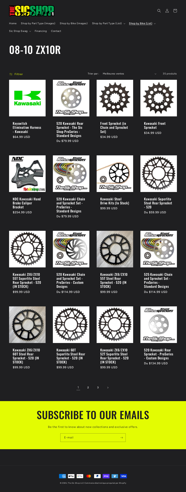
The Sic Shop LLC (76, 483)
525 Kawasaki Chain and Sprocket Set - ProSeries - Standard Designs (158, 280)
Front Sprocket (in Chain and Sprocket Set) (114, 127)
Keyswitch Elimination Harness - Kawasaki (27, 127)
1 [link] (78, 387)
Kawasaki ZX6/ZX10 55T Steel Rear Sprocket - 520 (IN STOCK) (114, 280)
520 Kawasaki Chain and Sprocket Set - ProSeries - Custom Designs (70, 280)
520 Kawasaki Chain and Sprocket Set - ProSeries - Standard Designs (70, 205)
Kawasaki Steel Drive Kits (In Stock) (114, 201)
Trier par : (93, 73)
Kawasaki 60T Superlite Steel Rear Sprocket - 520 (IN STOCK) (70, 356)
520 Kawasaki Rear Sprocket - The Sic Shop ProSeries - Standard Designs (69, 129)
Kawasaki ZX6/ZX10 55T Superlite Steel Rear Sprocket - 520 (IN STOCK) (27, 280)
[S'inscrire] (122, 437)
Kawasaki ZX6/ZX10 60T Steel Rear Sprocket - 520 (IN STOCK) (26, 356)
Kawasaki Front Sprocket (155, 125)
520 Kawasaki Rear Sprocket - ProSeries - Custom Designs (158, 354)
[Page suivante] (108, 388)
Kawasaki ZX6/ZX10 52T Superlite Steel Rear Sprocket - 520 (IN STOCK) (114, 356)
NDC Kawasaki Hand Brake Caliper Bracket (27, 203)
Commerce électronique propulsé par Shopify (105, 483)
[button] (108, 23)
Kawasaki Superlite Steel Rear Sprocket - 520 (158, 203)
